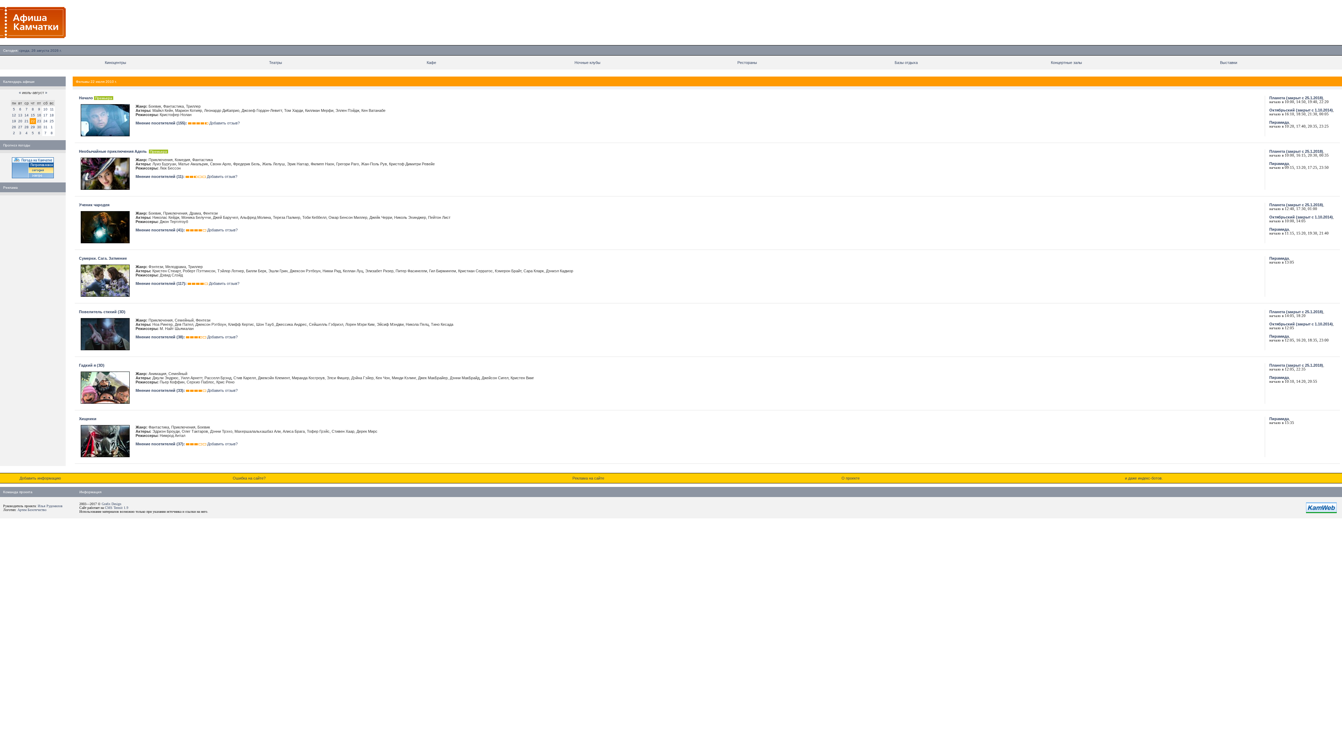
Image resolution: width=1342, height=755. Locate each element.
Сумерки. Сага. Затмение (103, 258)
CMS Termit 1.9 (116, 508)
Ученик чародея (94, 205)
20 (20, 121)
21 (26, 121)
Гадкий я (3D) (91, 365)
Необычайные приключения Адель (113, 151)
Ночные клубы (587, 62)
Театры (275, 62)
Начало (86, 98)
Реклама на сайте (588, 478)
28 (26, 127)
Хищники (87, 419)
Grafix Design (111, 504)
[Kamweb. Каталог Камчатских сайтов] (1321, 512)
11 (52, 109)
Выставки (1228, 62)
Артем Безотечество (31, 510)
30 (39, 127)
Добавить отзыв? (224, 123)
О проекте (851, 478)
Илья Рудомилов (50, 506)
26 (14, 127)
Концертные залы (1066, 62)
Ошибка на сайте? (249, 478)
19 (14, 121)
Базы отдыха (906, 62)
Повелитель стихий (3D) (102, 312)
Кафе (431, 62)
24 (45, 121)
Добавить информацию (40, 478)
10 (45, 109)
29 (33, 127)
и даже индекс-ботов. (1144, 478)
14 (26, 115)
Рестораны (747, 62)
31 (45, 127)
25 (52, 121)
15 (33, 115)
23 (39, 121)
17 (45, 115)
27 (20, 127)
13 (20, 115)
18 (52, 115)
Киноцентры (115, 62)
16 (39, 115)
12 (14, 115)
